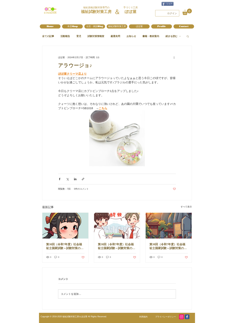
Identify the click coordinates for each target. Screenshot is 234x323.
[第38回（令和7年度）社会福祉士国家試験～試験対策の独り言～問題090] (117, 226)
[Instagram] (181, 316)
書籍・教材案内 (150, 36)
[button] (187, 12)
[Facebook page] (187, 316)
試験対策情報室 (96, 36)
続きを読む (171, 36)
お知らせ (131, 36)
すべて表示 (186, 206)
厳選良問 (115, 36)
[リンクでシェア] (83, 179)
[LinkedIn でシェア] (75, 179)
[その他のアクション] (174, 57)
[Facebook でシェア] (59, 179)
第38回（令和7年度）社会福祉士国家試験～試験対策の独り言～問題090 (116, 246)
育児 (78, 36)
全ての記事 (48, 36)
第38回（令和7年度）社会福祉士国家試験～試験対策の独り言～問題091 (64, 246)
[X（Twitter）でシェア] (67, 179)
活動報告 (65, 36)
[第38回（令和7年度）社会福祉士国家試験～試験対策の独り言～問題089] (169, 226)
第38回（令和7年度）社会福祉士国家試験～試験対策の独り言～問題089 (168, 246)
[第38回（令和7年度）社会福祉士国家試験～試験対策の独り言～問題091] (65, 226)
